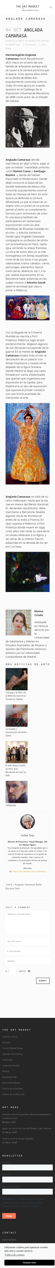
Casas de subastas (11, 1065)
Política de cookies (14, 1255)
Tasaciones (7, 1060)
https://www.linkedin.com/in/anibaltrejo (29, 871)
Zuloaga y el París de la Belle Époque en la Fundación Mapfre (16, 695)
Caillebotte (11, 805)
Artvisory (6, 1042)
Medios (5, 1071)
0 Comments (29, 44)
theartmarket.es (9, 1240)
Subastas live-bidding (12, 1054)
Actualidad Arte (32, 41)
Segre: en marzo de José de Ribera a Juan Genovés (26, 1128)
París (17, 888)
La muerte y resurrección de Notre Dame (16, 732)
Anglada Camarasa (25, 884)
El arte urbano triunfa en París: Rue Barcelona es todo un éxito (16, 770)
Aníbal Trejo (14, 44)
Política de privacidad (12, 1088)
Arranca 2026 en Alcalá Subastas (17, 1138)
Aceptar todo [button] (29, 1262)
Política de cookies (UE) (13, 1094)
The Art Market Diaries (12, 1048)
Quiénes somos (9, 1037)
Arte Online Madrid (11, 1083)
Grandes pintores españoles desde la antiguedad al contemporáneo (26, 1116)
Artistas (45, 41)
